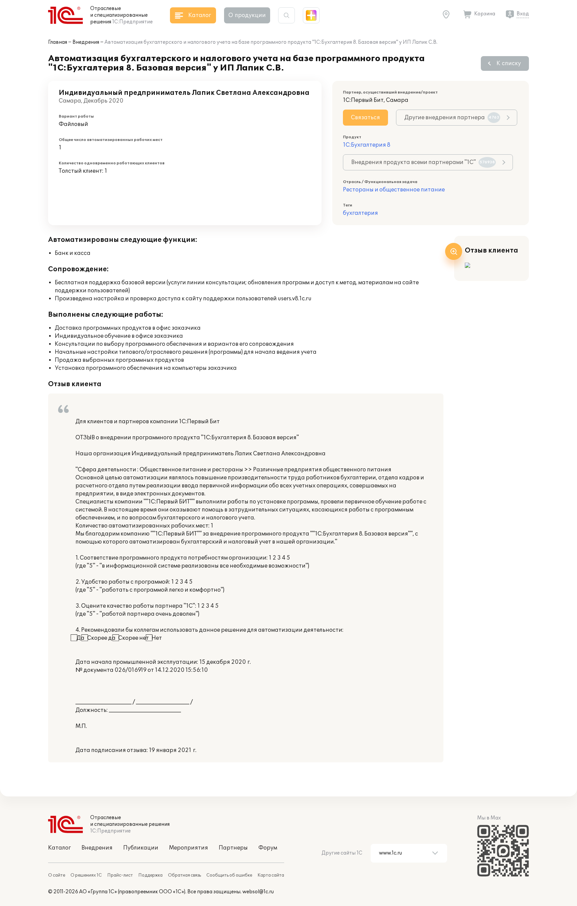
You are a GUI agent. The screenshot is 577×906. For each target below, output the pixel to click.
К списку (509, 63)
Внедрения (85, 42)
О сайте (56, 875)
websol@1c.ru (258, 892)
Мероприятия (188, 848)
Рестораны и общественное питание (394, 189)
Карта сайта (270, 875)
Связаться (365, 117)
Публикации (140, 848)
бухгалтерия (360, 213)
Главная (57, 42)
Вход (523, 14)
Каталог (59, 848)
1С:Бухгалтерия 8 (366, 145)
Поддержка (150, 875)
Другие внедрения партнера (451, 117)
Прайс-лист (120, 875)
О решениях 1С (86, 875)
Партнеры (233, 848)
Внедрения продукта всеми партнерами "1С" (423, 162)
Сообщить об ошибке (229, 875)
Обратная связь (184, 875)
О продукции (247, 15)
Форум (267, 848)
